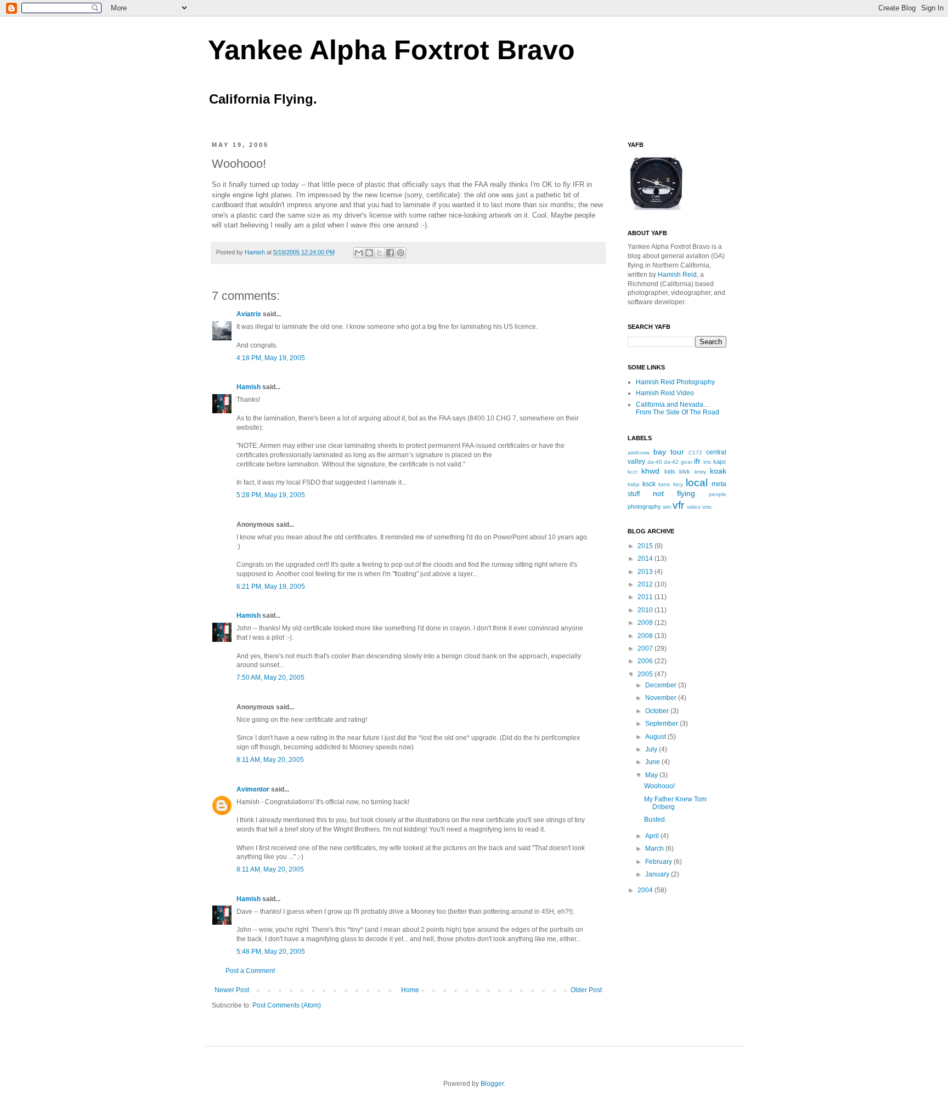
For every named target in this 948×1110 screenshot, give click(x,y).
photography (644, 506)
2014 (645, 558)
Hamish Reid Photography (675, 382)
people (717, 494)
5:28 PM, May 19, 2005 (270, 495)
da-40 (654, 462)
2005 (645, 674)
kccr (632, 472)
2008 (645, 636)
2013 (645, 572)
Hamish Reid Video (665, 393)
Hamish (256, 252)
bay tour (668, 451)
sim (667, 507)
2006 (645, 661)
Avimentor (252, 789)
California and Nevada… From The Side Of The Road (677, 408)
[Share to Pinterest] (400, 252)
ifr (697, 461)
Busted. (655, 819)
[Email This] (358, 252)
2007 (645, 648)
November (661, 698)
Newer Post (232, 990)
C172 (695, 452)
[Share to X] (379, 252)
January (658, 874)
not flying (674, 493)
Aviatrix (248, 314)
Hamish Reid (677, 274)
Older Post (586, 990)
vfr (678, 505)
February (659, 862)
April (653, 836)
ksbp (634, 484)
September (662, 723)
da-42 (671, 462)
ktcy (678, 484)
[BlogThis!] (369, 252)
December (661, 685)
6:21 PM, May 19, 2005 (270, 586)
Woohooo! (659, 786)
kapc (719, 461)
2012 (645, 584)
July (652, 749)
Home (410, 990)
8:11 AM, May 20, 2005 (270, 760)
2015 (645, 546)
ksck (649, 484)
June (653, 762)
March (655, 848)
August (656, 737)
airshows (639, 452)
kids (669, 471)
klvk (684, 471)
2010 (645, 610)
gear (686, 462)
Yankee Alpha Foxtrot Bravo (391, 50)
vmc (707, 507)
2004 (645, 890)
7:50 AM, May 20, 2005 (270, 677)
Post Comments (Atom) (286, 1005)
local (697, 482)
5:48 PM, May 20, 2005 (270, 951)
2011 (645, 597)
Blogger (492, 1084)
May (652, 775)
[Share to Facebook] (390, 252)
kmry (700, 472)
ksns (664, 484)
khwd (650, 470)
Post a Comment (250, 971)
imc (707, 462)
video (694, 507)
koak (718, 470)
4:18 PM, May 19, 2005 (270, 358)
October (657, 711)
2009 (645, 623)
